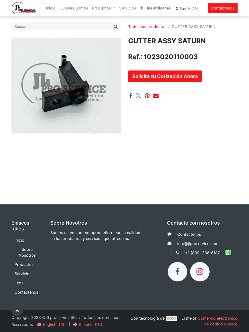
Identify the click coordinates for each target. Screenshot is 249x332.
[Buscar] (116, 26)
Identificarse (159, 8)
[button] (141, 8)
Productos (24, 264)
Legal (20, 282)
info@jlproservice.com (197, 243)
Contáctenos (222, 8)
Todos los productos (147, 26)
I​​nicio (19, 240)
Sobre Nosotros (27, 252)
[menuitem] (51, 8)
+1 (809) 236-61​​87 (202, 252)
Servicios (23, 273)
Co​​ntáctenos (189, 234)
